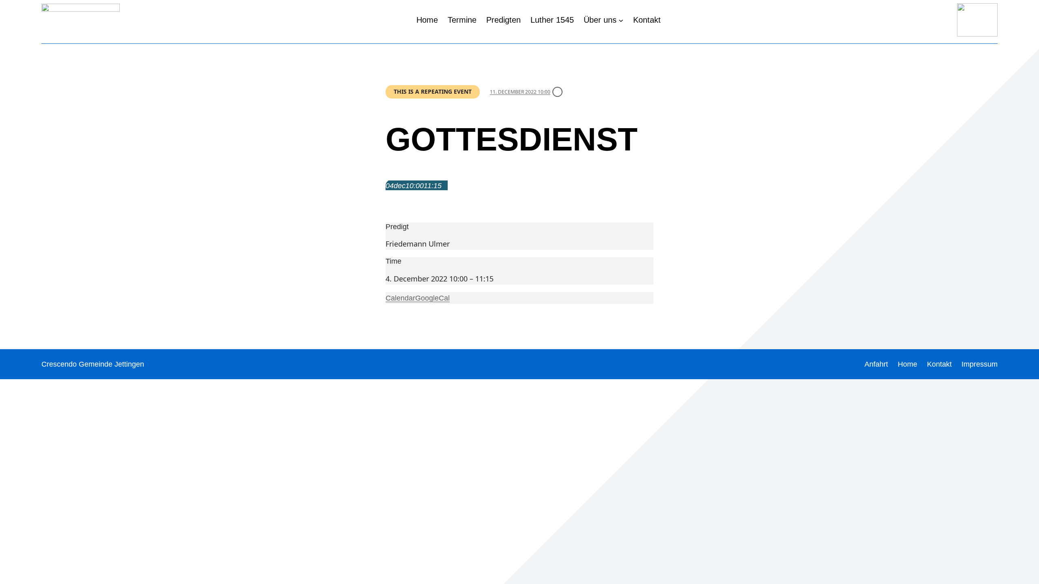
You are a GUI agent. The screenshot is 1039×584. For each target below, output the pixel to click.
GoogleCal (432, 298)
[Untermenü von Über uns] (621, 19)
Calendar (400, 298)
